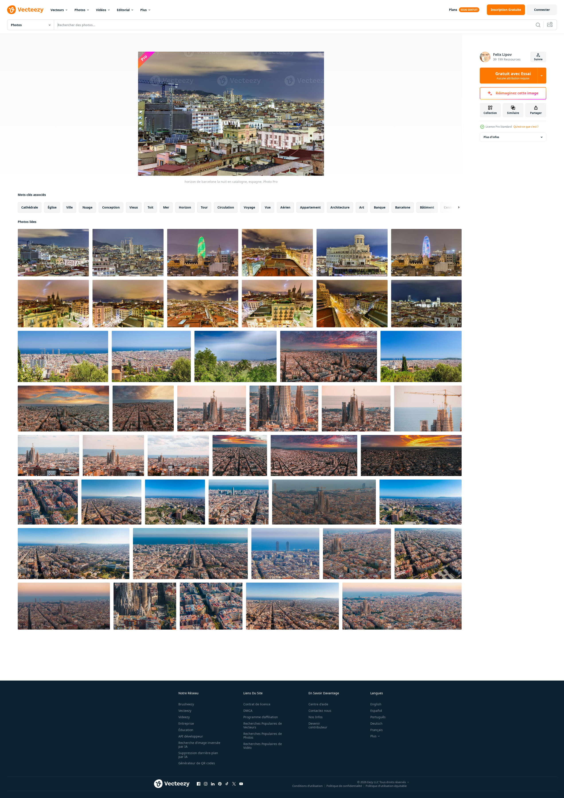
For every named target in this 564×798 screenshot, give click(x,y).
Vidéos (101, 10)
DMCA (247, 710)
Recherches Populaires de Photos (262, 735)
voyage (249, 207)
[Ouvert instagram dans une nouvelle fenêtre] (205, 783)
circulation (225, 207)
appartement (310, 207)
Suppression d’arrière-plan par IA (198, 755)
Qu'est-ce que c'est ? (525, 127)
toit (150, 207)
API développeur (190, 736)
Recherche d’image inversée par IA (199, 745)
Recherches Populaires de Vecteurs (262, 725)
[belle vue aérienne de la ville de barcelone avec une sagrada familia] (211, 408)
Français (376, 730)
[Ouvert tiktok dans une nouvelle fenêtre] (227, 783)
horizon (185, 207)
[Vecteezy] (25, 9)
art (361, 207)
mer (166, 207)
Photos (79, 10)
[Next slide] (455, 207)
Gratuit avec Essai (513, 75)
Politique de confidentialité (344, 786)
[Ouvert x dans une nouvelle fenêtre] (234, 783)
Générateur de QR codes (196, 763)
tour (204, 207)
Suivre (538, 59)
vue (268, 207)
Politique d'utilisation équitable (386, 786)
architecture (339, 207)
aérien (285, 207)
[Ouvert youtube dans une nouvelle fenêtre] (241, 783)
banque (379, 207)
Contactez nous (319, 710)
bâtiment (427, 207)
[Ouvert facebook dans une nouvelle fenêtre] (198, 783)
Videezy (184, 717)
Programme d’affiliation (260, 717)
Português (378, 717)
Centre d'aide (318, 704)
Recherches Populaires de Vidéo (262, 746)
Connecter (542, 10)
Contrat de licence (256, 704)
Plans (453, 10)
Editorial (123, 10)
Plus (143, 10)
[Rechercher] (538, 24)
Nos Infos (315, 717)
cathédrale (29, 207)
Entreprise (186, 723)
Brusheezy (186, 704)
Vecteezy (184, 710)
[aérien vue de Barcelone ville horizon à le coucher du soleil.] (111, 502)
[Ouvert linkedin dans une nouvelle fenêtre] (213, 783)
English (375, 704)
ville (69, 207)
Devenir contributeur (317, 725)
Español (376, 710)
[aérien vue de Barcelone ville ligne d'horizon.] (175, 502)
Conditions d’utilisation (307, 786)
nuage (87, 207)
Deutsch (376, 723)
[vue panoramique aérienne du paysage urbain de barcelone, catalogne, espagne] (63, 356)
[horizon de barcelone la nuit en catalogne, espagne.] (53, 252)
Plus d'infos (491, 137)
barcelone (402, 207)
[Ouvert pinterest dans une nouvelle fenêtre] (220, 783)
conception (111, 207)
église (52, 207)
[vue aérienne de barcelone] (235, 356)
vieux (133, 207)
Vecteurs (57, 10)
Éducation (185, 730)
